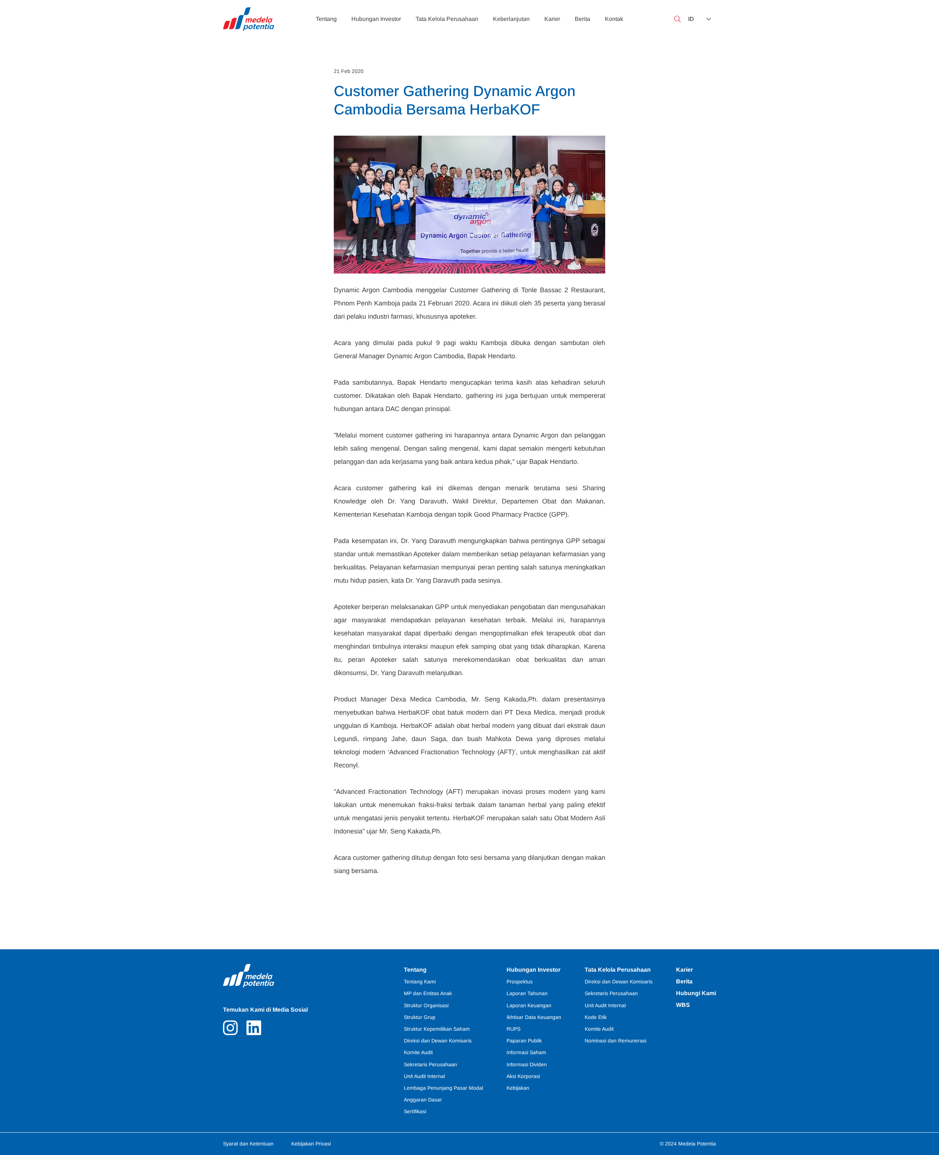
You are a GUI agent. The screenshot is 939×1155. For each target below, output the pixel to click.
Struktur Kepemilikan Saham (437, 1029)
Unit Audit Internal (605, 1005)
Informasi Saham (526, 1052)
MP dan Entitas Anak (428, 993)
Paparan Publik (524, 1041)
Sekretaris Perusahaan (611, 993)
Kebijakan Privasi (311, 1144)
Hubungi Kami (696, 993)
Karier (684, 970)
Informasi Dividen (527, 1064)
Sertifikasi (415, 1111)
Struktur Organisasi (426, 1005)
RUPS (513, 1029)
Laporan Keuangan (529, 1005)
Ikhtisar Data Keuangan (534, 1017)
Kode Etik (596, 1017)
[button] (677, 19)
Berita (684, 981)
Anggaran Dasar (423, 1100)
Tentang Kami (420, 981)
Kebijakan (518, 1088)
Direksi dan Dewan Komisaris (619, 981)
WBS (683, 1005)
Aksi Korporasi (523, 1076)
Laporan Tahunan (527, 993)
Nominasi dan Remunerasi (615, 1041)
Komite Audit (599, 1029)
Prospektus (520, 981)
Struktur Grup (419, 1017)
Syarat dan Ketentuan (248, 1144)
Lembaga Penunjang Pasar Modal (443, 1088)
